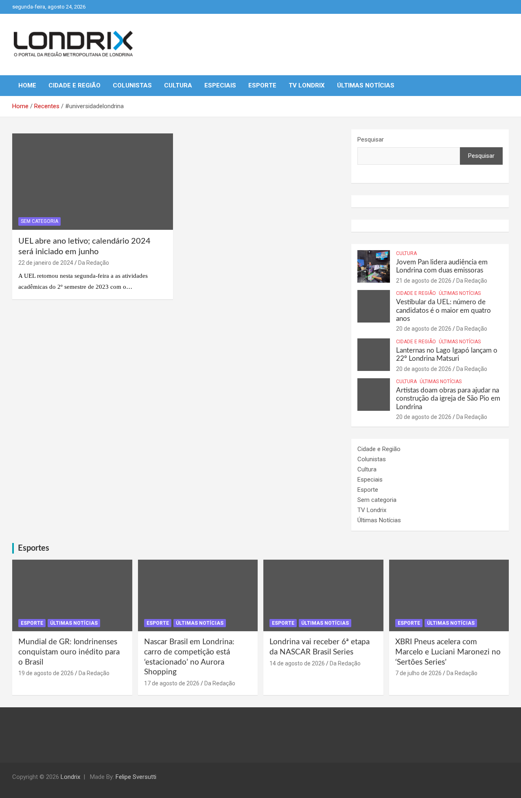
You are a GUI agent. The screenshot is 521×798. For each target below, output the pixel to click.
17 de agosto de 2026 (171, 683)
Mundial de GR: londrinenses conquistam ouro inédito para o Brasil (69, 652)
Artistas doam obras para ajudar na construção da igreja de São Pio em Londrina (448, 398)
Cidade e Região (74, 85)
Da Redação (93, 262)
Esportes (33, 548)
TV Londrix (307, 85)
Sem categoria (39, 221)
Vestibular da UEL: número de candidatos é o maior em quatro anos (443, 310)
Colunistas (132, 85)
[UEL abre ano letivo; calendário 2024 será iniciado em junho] (92, 181)
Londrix (70, 777)
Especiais (220, 85)
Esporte (262, 85)
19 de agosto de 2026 (46, 673)
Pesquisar (370, 139)
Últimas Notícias (365, 85)
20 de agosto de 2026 (423, 328)
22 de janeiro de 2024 (45, 262)
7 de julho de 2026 (418, 673)
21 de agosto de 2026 (423, 280)
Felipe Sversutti (136, 777)
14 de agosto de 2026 (297, 663)
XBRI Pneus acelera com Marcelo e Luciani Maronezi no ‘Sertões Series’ (448, 652)
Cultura (178, 85)
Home (27, 85)
